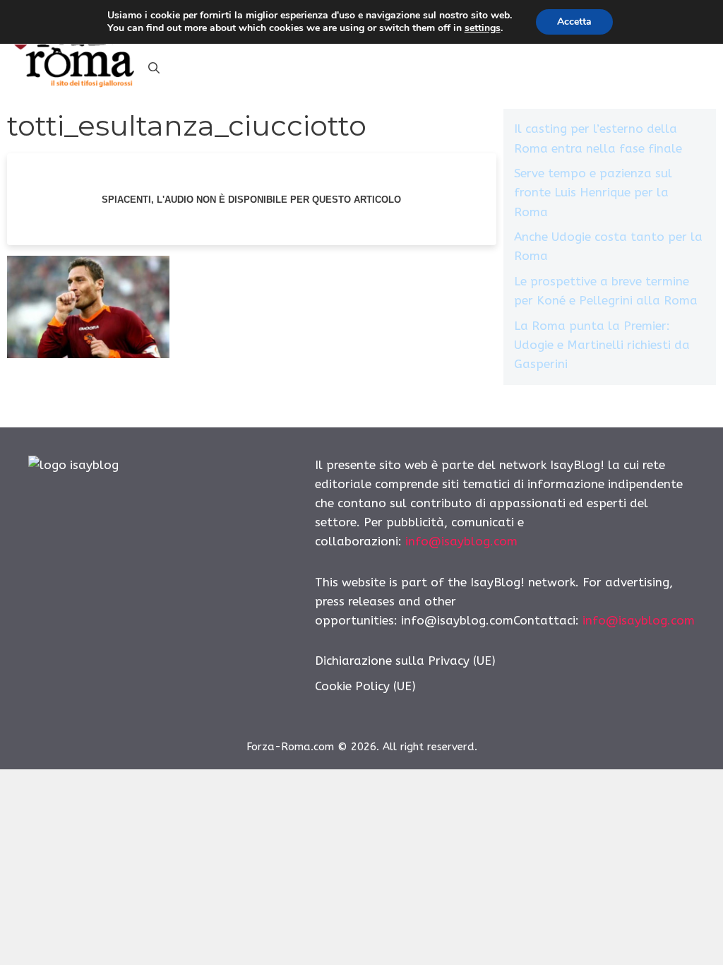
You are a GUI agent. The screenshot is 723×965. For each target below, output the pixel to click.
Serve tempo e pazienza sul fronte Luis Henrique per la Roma (593, 192)
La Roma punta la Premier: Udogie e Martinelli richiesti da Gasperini (602, 345)
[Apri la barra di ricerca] (154, 68)
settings (483, 28)
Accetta (574, 21)
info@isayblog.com (461, 541)
